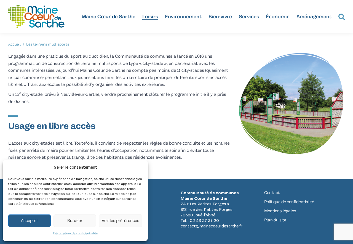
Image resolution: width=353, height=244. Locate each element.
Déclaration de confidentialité (75, 233)
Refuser (74, 220)
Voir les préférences (120, 220)
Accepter (29, 220)
